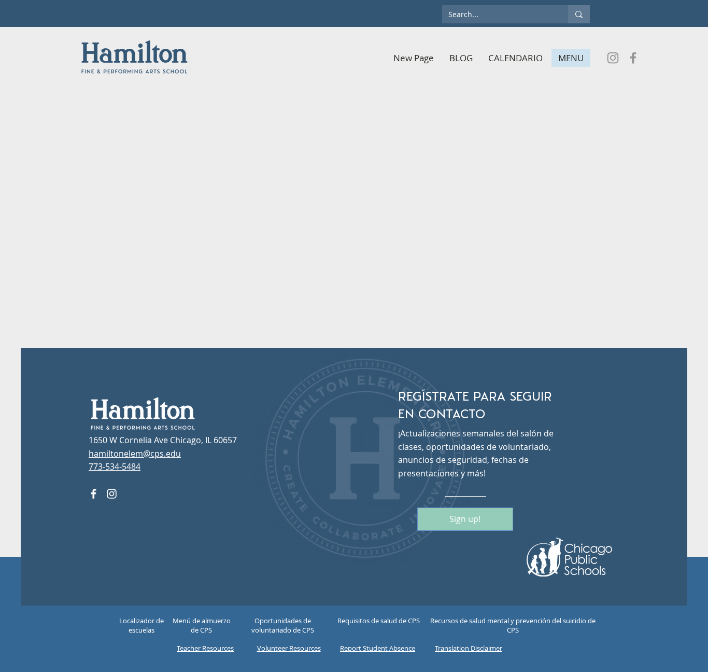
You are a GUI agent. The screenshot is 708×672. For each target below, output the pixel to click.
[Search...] (579, 14)
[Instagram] (612, 57)
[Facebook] (633, 57)
